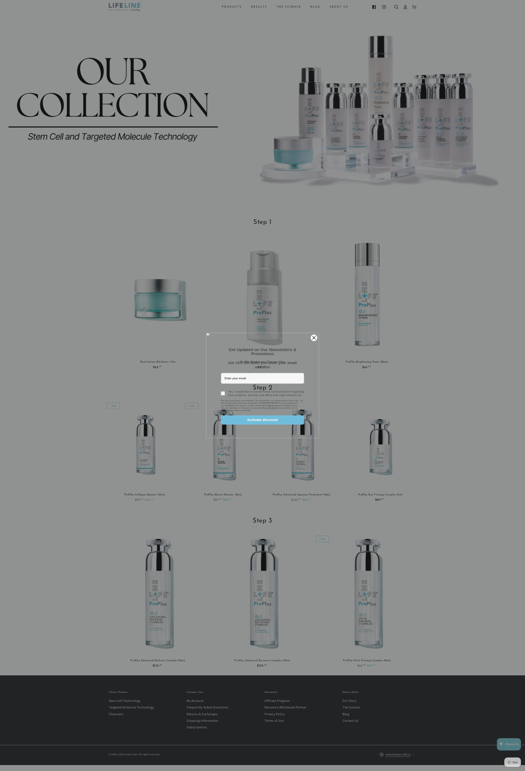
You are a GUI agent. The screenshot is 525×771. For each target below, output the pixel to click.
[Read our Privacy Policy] (301, 401)
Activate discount (262, 420)
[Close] (314, 338)
